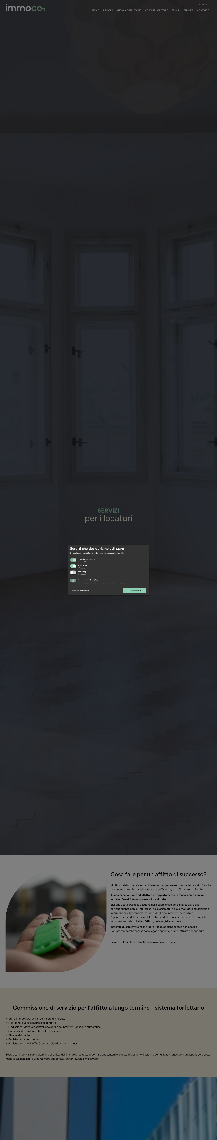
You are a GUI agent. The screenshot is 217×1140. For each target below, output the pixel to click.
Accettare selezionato (80, 590)
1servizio (82, 568)
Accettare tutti (134, 590)
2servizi (82, 562)
